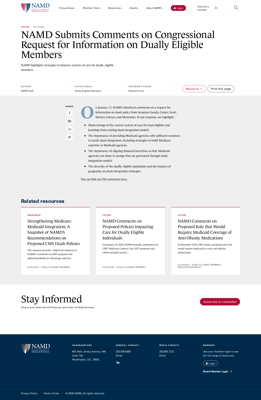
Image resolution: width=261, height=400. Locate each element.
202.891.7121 (166, 351)
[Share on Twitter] (69, 137)
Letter (25, 27)
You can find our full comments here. (104, 179)
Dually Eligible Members (88, 90)
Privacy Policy (29, 393)
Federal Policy (136, 90)
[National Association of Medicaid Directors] (35, 8)
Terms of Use (51, 393)
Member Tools (91, 8)
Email (119, 355)
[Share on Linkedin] (216, 8)
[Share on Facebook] (69, 113)
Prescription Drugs (189, 267)
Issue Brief (34, 215)
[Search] (236, 8)
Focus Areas (66, 8)
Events (133, 8)
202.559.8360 (123, 351)
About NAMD (153, 8)
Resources (114, 8)
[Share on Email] (69, 121)
